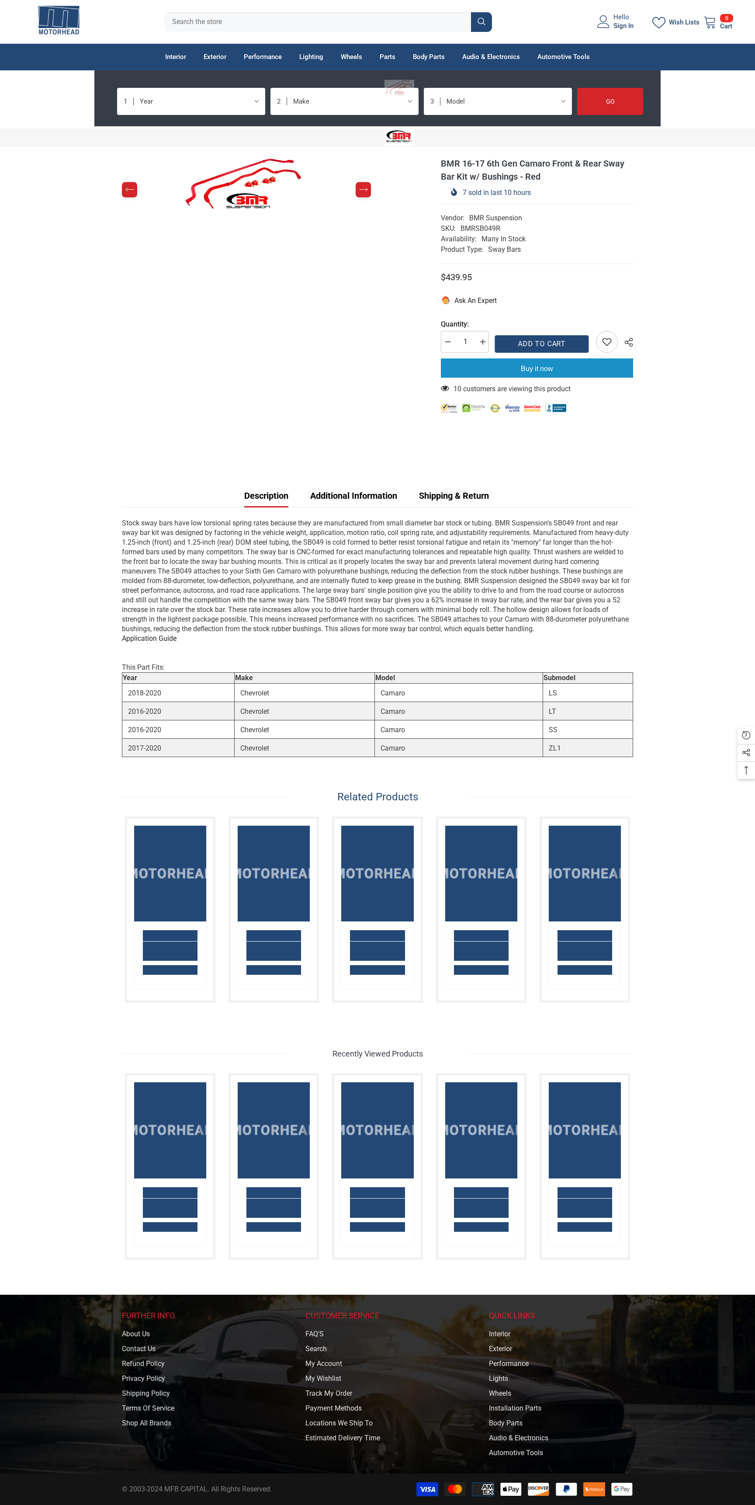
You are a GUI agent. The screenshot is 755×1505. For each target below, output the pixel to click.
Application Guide (149, 638)
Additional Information (353, 495)
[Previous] (129, 190)
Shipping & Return (454, 495)
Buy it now (537, 368)
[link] (170, 951)
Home (131, 137)
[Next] (363, 190)
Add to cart (542, 344)
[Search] (328, 22)
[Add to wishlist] (607, 342)
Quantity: (455, 324)
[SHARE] (625, 342)
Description (266, 495)
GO (610, 101)
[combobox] (317, 22)
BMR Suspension (495, 218)
